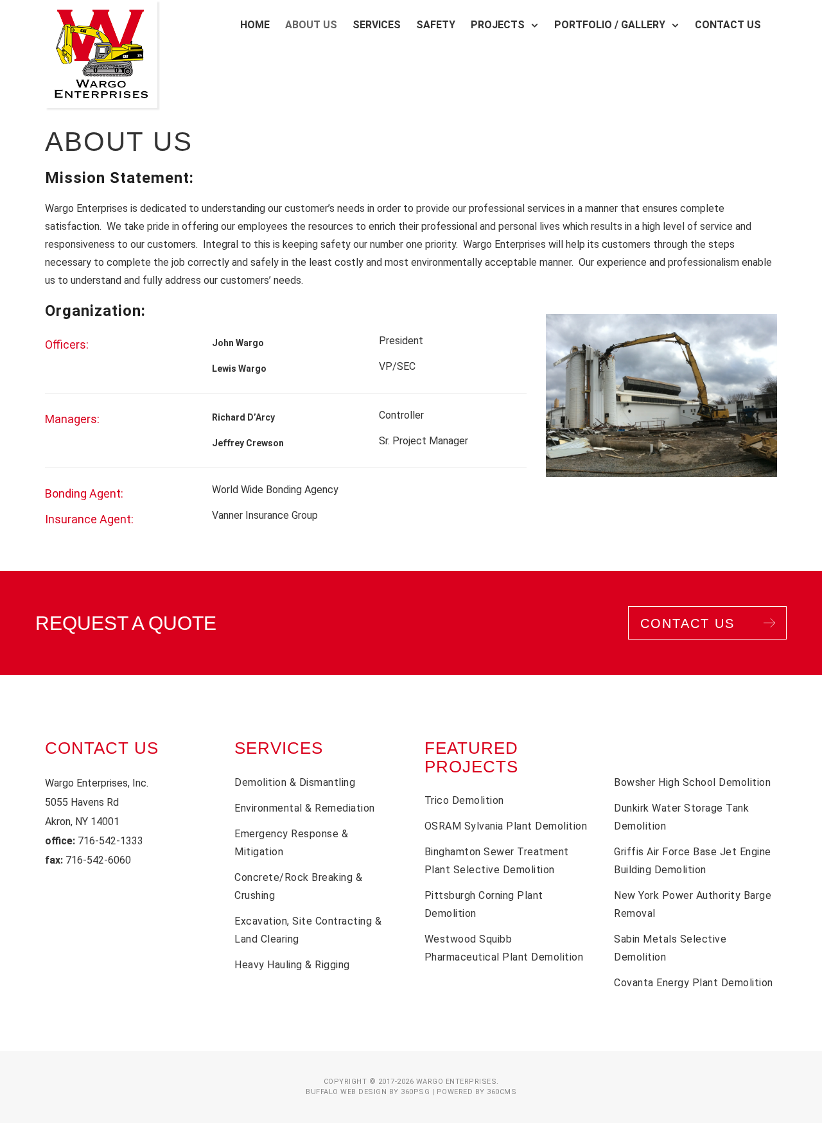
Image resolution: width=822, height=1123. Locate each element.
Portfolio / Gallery (609, 25)
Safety (435, 25)
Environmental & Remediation (304, 808)
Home (255, 25)
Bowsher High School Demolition (692, 782)
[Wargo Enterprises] (101, 54)
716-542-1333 (110, 841)
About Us (311, 25)
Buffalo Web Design (346, 1092)
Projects (498, 25)
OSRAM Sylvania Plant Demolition (506, 826)
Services (377, 25)
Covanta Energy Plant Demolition (693, 983)
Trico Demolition (464, 800)
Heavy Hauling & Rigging (292, 965)
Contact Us (728, 25)
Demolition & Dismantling (294, 782)
